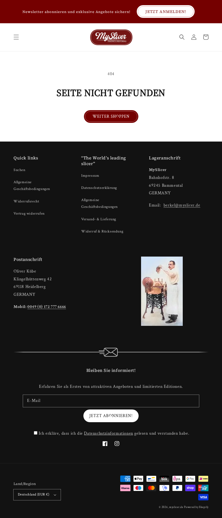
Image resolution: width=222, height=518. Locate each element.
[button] (16, 37)
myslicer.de (176, 507)
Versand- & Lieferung (98, 219)
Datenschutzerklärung (99, 187)
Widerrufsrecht (26, 201)
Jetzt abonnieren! (111, 415)
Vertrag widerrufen (29, 213)
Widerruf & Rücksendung (102, 231)
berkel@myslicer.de (182, 205)
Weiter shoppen (111, 116)
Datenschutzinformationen (108, 433)
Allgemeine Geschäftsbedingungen (32, 185)
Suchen (19, 170)
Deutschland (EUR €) (34, 494)
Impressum (90, 175)
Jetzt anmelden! (165, 11)
